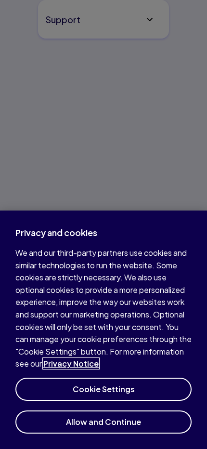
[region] (103, 330)
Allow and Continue (103, 422)
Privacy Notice (71, 363)
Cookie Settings (104, 389)
